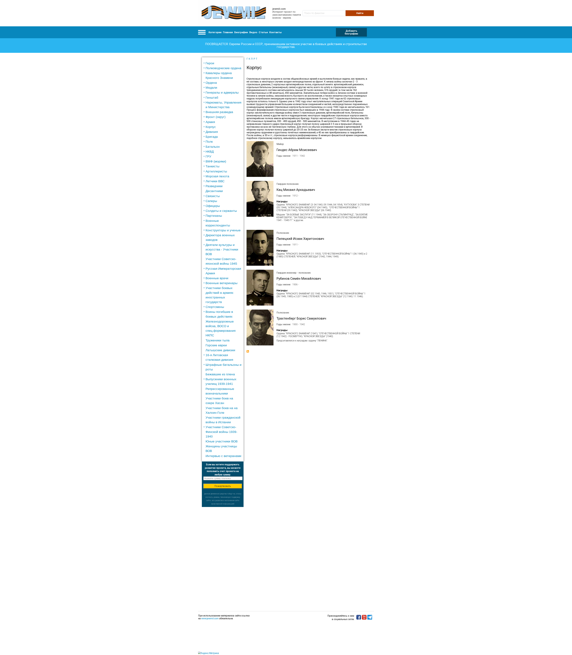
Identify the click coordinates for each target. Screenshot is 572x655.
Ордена (211, 82)
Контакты (275, 32)
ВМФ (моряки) (216, 161)
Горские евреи (216, 345)
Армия (210, 122)
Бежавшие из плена (220, 374)
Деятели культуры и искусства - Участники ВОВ (222, 249)
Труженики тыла (218, 340)
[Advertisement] (223, 551)
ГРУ (208, 156)
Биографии (241, 32)
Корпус (211, 127)
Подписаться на (248, 351)
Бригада (212, 136)
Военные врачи (217, 278)
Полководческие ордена (223, 68)
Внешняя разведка (219, 112)
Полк (209, 141)
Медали (211, 87)
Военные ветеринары (221, 283)
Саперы (211, 201)
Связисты (213, 196)
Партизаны (214, 215)
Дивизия (212, 131)
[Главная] (233, 13)
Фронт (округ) (216, 117)
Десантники (214, 191)
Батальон (213, 146)
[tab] (224, 63)
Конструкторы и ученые (223, 230)
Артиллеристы (216, 171)
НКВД (210, 151)
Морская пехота (217, 176)
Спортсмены (215, 307)
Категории (215, 32)
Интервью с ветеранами (223, 456)
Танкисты (212, 166)
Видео (253, 32)
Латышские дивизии (220, 350)
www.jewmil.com (210, 618)
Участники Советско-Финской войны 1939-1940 (221, 431)
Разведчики (214, 186)
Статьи (263, 32)
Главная (228, 32)
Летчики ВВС (215, 181)
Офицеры (213, 206)
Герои (210, 63)
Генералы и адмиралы (222, 92)
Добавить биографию (351, 32)
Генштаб (212, 97)
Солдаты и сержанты (221, 210)
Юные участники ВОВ (222, 441)
